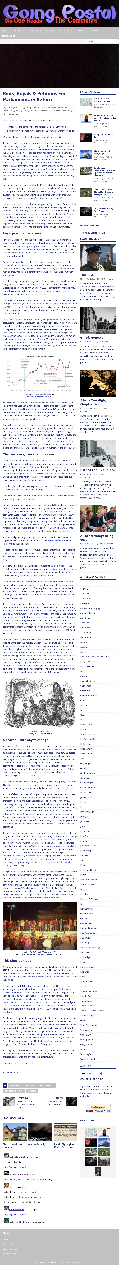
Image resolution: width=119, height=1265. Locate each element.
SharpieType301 (87, 981)
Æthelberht (85, 598)
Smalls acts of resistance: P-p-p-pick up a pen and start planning (104, 172)
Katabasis (84, 855)
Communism (62, 107)
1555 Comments (100, 143)
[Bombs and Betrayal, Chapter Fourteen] (104, 1161)
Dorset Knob (86, 724)
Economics (33, 30)
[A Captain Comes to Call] (86, 137)
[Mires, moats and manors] (15, 1132)
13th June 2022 (89, 543)
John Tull (84, 841)
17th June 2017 (89, 341)
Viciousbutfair (86, 1030)
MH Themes (82, 1262)
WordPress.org (9, 1253)
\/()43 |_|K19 (86, 1039)
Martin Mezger (87, 884)
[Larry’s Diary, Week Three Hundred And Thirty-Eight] (86, 192)
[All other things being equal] (98, 518)
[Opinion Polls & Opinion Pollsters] (86, 102)
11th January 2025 (90, 408)
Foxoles (84, 758)
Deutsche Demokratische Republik (41, 897)
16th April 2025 (89, 279)
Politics (18, 30)
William (83, 1049)
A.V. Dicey (61, 249)
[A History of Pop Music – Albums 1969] (98, 1171)
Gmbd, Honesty (91, 337)
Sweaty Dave (86, 996)
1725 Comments (107, 279)
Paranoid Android (88, 928)
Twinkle (9, 1072)
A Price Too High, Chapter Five (93, 402)
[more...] (97, 299)
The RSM (86, 275)
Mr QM (83, 889)
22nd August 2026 (102, 214)
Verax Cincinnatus (88, 1025)
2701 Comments (11, 114)
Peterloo (30, 610)
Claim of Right (30, 495)
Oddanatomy (86, 913)
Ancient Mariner (87, 613)
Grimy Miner (86, 778)
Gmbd (83, 768)
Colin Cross (85, 685)
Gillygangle (85, 763)
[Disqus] (40, 1188)
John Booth (85, 836)
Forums (94, 30)
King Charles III (46, 1085)
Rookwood (85, 971)
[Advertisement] (59, 65)
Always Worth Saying (90, 608)
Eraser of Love (87, 753)
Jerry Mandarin (87, 811)
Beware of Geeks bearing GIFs (94, 656)
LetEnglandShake (88, 870)
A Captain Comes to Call (103, 135)
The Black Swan (87, 1005)
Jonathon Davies (88, 845)
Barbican (84, 642)
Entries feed (8, 1244)
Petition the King (13, 1091)
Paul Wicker (85, 937)
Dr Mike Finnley (87, 734)
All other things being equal (96, 537)
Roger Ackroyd (87, 967)
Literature (79, 30)
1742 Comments (100, 200)
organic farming (11, 1002)
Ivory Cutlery (86, 792)
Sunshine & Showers (90, 991)
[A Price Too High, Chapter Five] (98, 383)
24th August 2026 (102, 140)
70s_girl (83, 584)
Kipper (83, 865)
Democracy (9, 110)
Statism (52, 110)
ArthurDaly (85, 627)
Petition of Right (38, 467)
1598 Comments (100, 181)
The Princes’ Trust (34, 989)
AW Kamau (85, 632)
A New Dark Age (37, 1144)
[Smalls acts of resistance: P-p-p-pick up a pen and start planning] (86, 171)
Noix (82, 904)
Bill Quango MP (87, 661)
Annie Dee (85, 622)
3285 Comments (107, 543)
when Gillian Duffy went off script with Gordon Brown (40, 223)
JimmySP (84, 816)
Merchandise (8, 36)
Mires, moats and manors (13, 1145)
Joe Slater (84, 826)
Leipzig (60, 891)
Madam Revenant (88, 879)
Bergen (83, 652)
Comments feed (10, 1249)
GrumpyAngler (87, 782)
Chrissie (84, 676)
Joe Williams (86, 831)
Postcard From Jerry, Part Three (104, 209)
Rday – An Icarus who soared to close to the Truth (105, 118)
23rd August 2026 (102, 178)
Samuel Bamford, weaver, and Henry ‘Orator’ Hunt (28, 613)
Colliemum (85, 690)
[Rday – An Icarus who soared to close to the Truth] (86, 118)
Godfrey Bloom (87, 773)
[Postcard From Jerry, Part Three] (86, 211)
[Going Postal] (59, 25)
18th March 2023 (90, 474)
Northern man (87, 908)
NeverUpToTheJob (89, 899)
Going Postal (31, 107)
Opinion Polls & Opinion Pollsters (102, 99)
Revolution (34, 110)
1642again (85, 588)
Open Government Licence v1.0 (40, 397)
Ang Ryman (85, 618)
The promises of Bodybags (102, 152)
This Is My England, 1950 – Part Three (65, 1145)
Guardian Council (88, 787)
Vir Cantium (85, 1034)
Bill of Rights (16, 476)
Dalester (84, 705)
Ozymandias (86, 923)
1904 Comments (100, 126)
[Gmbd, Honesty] (98, 320)
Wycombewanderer (89, 1059)
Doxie (83, 729)
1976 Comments (100, 159)
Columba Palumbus (89, 695)
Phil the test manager (90, 947)
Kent (82, 860)
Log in (5, 1239)
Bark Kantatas (87, 637)
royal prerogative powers (28, 246)
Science (49, 30)
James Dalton (86, 797)
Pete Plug (84, 942)
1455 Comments (100, 217)
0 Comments (105, 341)
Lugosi (83, 874)
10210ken (84, 593)
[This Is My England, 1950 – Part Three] (65, 1132)
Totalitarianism (62, 110)
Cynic (82, 700)
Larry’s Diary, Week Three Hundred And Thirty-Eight (103, 192)
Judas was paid (87, 850)
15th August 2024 (14, 107)
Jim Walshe (85, 821)
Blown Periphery (88, 666)
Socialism (43, 110)
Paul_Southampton (89, 933)
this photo (21, 1005)
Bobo (82, 671)
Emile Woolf (86, 748)
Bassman (84, 647)
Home (5, 30)
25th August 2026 (102, 104)
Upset (83, 1020)
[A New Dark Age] (40, 1132)
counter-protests (52, 810)
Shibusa (84, 986)
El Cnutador (85, 744)
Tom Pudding (86, 1015)
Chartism (7, 639)
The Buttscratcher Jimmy (92, 1010)
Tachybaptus (86, 1000)
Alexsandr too (86, 603)
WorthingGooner (88, 1054)
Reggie (83, 962)
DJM (82, 719)
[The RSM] (98, 257)
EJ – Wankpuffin (87, 739)
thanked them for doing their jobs (45, 152)
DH (81, 710)
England (29, 1085)
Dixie (82, 715)
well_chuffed (86, 1044)
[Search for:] (101, 41)
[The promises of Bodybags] (86, 154)
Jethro (83, 802)
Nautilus (84, 894)
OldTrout (84, 918)
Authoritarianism (48, 107)
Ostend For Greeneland (97, 470)
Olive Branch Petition (13, 518)
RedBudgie (85, 957)
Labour (18, 110)
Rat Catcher (85, 952)
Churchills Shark (87, 681)
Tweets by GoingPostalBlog (93, 232)
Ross (82, 976)
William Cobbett (59, 565)
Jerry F (83, 807)
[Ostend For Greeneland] (98, 453)
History (63, 30)
